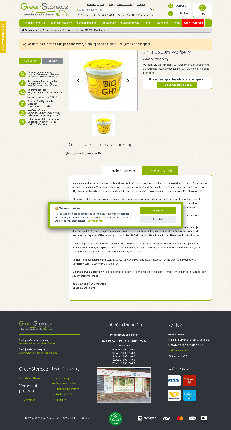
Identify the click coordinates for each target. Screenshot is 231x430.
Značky (176, 23)
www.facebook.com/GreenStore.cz (38, 343)
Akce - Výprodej (193, 23)
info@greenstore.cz (143, 15)
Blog (111, 4)
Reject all (158, 219)
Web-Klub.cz (72, 418)
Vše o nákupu (63, 378)
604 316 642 (106, 15)
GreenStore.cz (32, 30)
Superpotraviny (70, 30)
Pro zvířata (162, 23)
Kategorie (30, 60)
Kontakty (141, 4)
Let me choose (96, 220)
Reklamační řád (64, 394)
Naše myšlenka (31, 378)
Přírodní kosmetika (33, 23)
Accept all (158, 210)
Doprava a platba (124, 4)
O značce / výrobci (159, 171)
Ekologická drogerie (60, 23)
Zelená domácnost (86, 23)
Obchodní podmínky (67, 389)
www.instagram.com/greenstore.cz (38, 352)
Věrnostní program (95, 4)
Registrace (28, 400)
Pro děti (147, 23)
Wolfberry (161, 59)
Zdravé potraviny (129, 23)
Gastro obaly (108, 23)
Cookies (86, 418)
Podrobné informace (122, 171)
